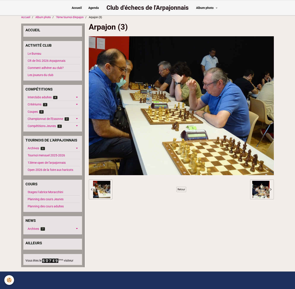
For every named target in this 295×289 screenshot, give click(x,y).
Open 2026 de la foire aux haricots (50, 169)
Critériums (37, 104)
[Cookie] (9, 280)
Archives (35, 148)
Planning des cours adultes (46, 206)
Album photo (205, 8)
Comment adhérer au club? (46, 68)
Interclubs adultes (42, 97)
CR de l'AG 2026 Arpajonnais (46, 60)
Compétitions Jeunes (44, 126)
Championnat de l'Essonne (47, 119)
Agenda (93, 8)
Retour (181, 189)
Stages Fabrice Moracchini (45, 192)
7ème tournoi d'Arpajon (70, 17)
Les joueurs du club (40, 75)
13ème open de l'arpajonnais (47, 162)
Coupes (35, 111)
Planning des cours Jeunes (45, 199)
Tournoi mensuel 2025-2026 (46, 155)
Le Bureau (34, 53)
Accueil (77, 8)
